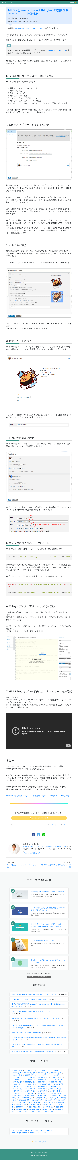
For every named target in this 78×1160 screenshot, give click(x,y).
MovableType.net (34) (19, 1133)
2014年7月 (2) (47, 1109)
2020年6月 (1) (17, 1086)
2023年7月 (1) (44, 1075)
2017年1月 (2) (55, 1096)
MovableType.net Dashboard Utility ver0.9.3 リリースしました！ (34, 994)
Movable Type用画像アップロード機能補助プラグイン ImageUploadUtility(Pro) (37, 796)
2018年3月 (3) (55, 1091)
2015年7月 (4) (21, 1105)
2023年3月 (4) (30, 1077)
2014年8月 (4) (34, 1109)
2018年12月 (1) (55, 1089)
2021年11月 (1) (57, 1080)
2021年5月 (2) (43, 1082)
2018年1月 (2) (29, 1093)
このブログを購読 (40, 1142)
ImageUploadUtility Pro (56, 50)
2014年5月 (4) (22, 1111)
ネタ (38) (43, 1133)
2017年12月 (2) (42, 1093)
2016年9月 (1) (53, 1098)
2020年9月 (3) (44, 1084)
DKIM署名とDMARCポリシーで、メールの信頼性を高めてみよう (34, 1052)
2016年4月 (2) (37, 1100)
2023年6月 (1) (57, 1075)
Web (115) (50, 1130)
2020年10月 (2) (31, 1084)
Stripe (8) (33, 1133)
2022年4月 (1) (17, 1080)
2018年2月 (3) (17, 1093)
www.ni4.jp (7, 2)
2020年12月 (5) (17, 1084)
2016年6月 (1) (24, 1100)
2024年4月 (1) (56, 1073)
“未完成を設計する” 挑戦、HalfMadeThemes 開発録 (29, 999)
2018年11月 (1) (17, 1091)
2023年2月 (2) (43, 1077)
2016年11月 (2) (27, 1098)
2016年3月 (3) (50, 1100)
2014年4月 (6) (35, 1111)
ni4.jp (53, 824)
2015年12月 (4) (34, 1102)
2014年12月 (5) (34, 1107)
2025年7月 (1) (44, 1070)
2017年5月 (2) (16, 1096)
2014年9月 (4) (21, 1109)
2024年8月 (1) (43, 1073)
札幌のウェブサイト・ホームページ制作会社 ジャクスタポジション (44, 847)
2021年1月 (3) (56, 1082)
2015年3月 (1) (47, 1105)
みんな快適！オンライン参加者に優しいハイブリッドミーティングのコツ (37, 1018)
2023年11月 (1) (30, 1075)
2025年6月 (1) (57, 1070)
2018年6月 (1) (42, 1091)
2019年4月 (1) (30, 1089)
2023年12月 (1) (17, 1075)
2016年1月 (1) (21, 1102)
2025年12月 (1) (17, 1070)
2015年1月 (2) (21, 1107)
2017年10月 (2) (56, 1093)
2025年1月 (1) (16, 1073)
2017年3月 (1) (42, 1096)
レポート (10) (39, 1130)
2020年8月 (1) (58, 1084)
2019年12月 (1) (17, 1089)
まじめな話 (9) (17, 1130)
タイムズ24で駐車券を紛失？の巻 (42, 940)
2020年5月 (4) (30, 1086)
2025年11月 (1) (30, 1070)
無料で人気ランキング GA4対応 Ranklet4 (38, 977)
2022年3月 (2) (30, 1080)
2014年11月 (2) (48, 1107)
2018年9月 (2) (30, 1091)
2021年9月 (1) (30, 1082)
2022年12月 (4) (56, 1077)
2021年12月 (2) (43, 1080)
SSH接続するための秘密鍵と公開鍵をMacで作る (47, 892)
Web (15, 21)
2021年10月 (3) (17, 1082)
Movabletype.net (42, 1155)
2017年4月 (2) (29, 1096)
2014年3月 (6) (48, 1111)
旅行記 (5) (28, 1130)
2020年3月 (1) (56, 1086)
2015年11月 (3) (48, 1102)
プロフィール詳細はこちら (31, 853)
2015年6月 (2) (34, 1105)
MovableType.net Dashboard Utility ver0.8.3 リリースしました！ (34, 1011)
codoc (64, 824)
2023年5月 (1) (17, 1077)
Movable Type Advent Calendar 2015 (29, 28)
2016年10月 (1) (40, 1098)
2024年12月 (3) (29, 1073)
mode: (72, 3)
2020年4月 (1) (43, 1086)
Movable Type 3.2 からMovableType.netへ (27, 1032)
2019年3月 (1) (42, 1089)
